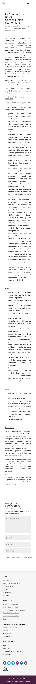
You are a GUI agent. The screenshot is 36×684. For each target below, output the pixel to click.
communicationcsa (15, 26)
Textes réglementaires (10, 607)
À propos (6, 580)
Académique (7, 634)
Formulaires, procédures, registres (14, 610)
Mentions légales (22, 678)
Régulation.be (7, 637)
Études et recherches (10, 628)
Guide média (7, 654)
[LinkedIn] (21, 663)
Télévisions (6, 648)
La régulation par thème (11, 616)
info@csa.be (17, 455)
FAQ (4, 619)
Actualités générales (17, 28)
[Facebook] (4, 663)
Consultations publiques (11, 613)
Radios (5, 645)
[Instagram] (17, 663)
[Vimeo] (13, 663)
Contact (6, 595)
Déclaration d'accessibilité (14, 681)
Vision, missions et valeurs (11, 583)
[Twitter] (9, 663)
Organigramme (8, 586)
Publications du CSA (9, 631)
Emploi (5, 589)
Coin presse (7, 592)
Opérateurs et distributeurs (12, 651)
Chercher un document (10, 604)
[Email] (25, 663)
